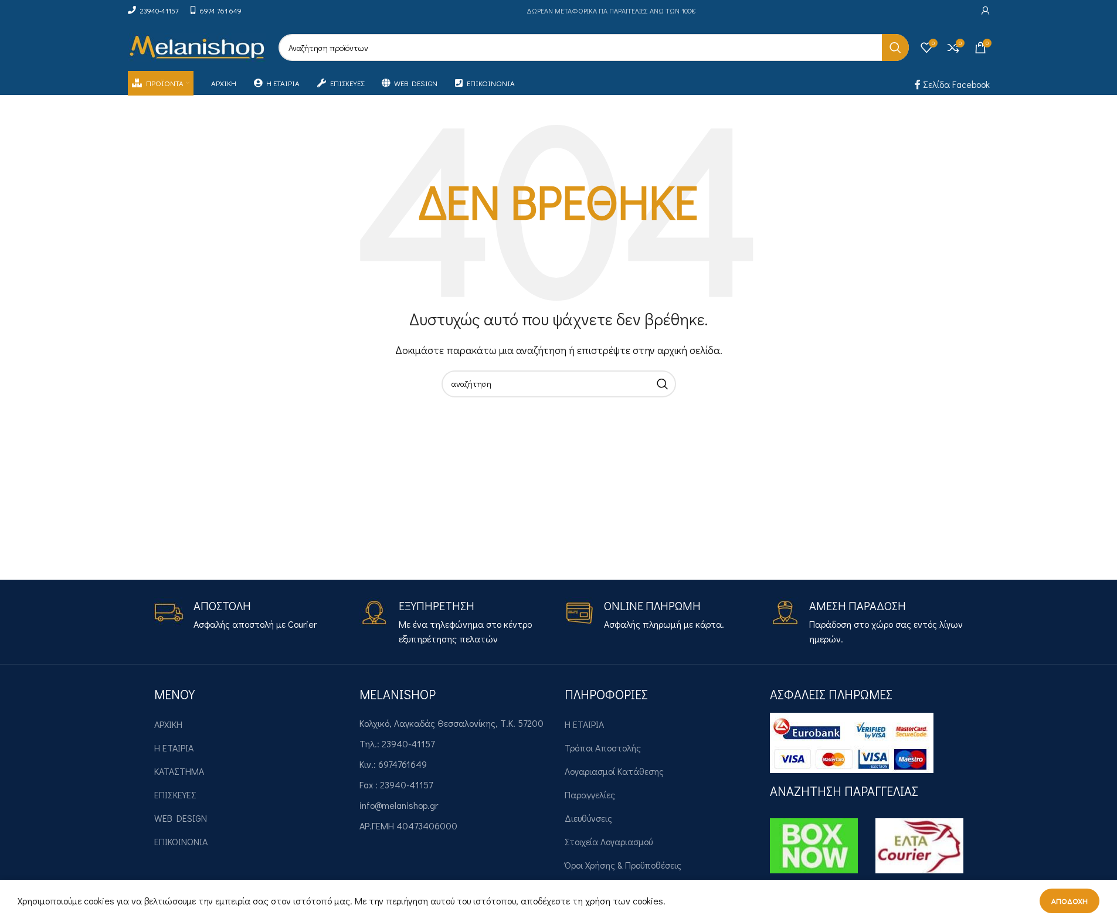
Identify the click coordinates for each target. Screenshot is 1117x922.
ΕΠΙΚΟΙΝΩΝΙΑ (181, 841)
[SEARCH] (895, 47)
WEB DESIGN (180, 818)
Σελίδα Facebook (955, 84)
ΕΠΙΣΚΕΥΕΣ (175, 794)
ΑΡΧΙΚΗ (168, 724)
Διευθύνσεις (588, 818)
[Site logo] (197, 46)
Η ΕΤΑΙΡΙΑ (173, 747)
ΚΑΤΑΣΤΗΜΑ (179, 771)
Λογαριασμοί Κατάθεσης (614, 771)
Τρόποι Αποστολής (603, 747)
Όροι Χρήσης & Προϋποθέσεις (623, 865)
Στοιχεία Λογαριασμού (609, 841)
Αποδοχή (1069, 901)
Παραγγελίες (590, 794)
